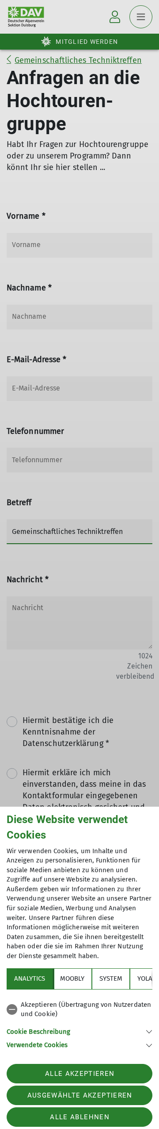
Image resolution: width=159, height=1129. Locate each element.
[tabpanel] (79, 1023)
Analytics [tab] (29, 978)
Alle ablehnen (79, 1117)
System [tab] (110, 978)
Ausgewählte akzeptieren (79, 1095)
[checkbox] (79, 1010)
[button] (79, 1031)
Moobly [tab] (72, 978)
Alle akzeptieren (79, 1074)
